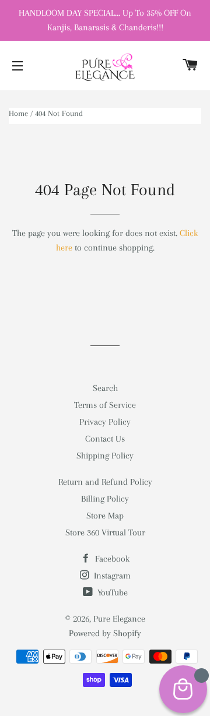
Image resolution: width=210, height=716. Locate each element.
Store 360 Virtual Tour (105, 532)
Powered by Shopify (105, 633)
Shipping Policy (105, 455)
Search (105, 388)
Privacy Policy (105, 422)
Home (18, 113)
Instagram (111, 575)
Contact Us (105, 438)
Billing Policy (105, 498)
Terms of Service (105, 405)
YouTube (111, 592)
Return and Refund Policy (105, 482)
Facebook (111, 558)
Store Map (105, 515)
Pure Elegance (119, 618)
